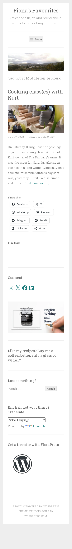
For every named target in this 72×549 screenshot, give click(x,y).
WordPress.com (35, 516)
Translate (39, 426)
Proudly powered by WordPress (36, 506)
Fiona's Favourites (36, 10)
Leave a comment (42, 136)
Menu (38, 39)
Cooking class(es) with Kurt (35, 94)
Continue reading (37, 183)
